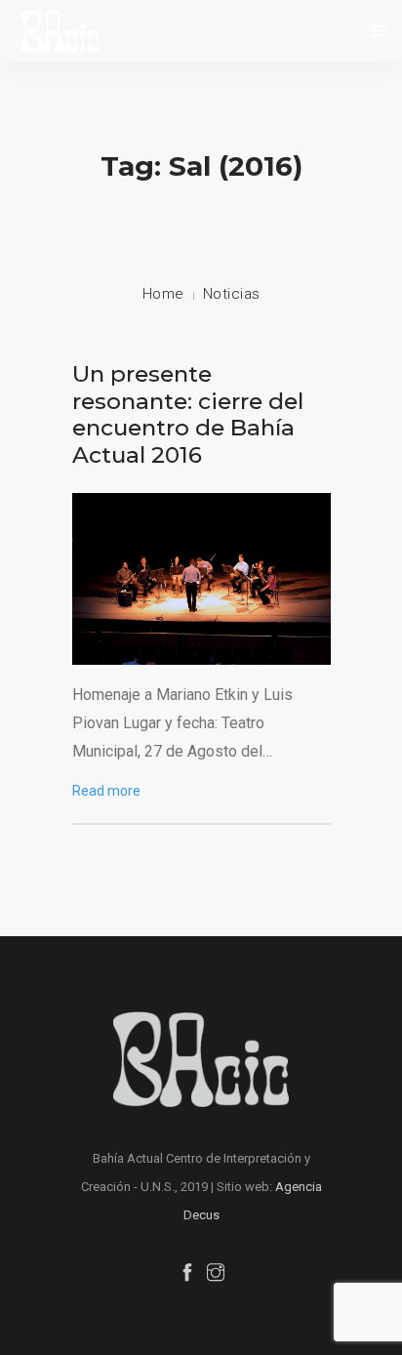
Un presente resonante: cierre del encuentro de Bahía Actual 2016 (187, 414)
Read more (106, 791)
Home (163, 294)
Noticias (232, 294)
